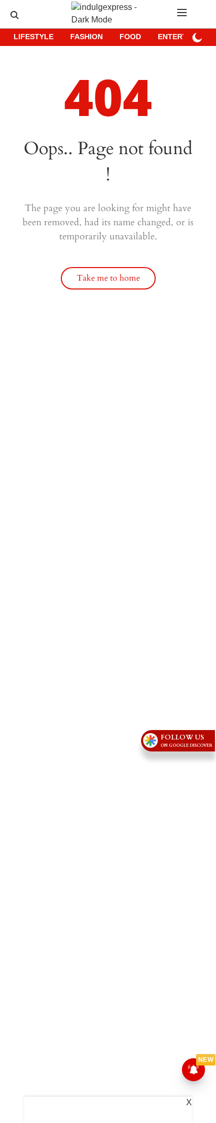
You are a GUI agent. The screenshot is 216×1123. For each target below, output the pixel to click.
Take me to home (108, 278)
